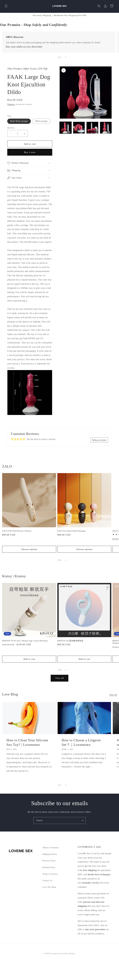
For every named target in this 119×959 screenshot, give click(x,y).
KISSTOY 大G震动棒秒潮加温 (70, 641)
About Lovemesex (51, 848)
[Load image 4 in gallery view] (106, 128)
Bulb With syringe (19, 121)
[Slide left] (53, 57)
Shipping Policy (50, 854)
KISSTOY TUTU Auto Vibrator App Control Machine (25, 641)
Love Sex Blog (49, 887)
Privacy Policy (49, 861)
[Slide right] (66, 57)
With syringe (41, 121)
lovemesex (55, 953)
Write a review (99, 440)
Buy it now (30, 152)
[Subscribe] (82, 820)
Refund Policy (49, 867)
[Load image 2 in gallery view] (79, 128)
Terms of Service (50, 874)
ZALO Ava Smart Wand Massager (71, 531)
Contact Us (47, 880)
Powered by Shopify (67, 953)
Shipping (10, 104)
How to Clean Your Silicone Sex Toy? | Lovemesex (27, 742)
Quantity (11, 128)
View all (59, 678)
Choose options (29, 549)
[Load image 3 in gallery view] (92, 128)
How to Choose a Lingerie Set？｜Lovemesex (81, 742)
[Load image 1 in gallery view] (65, 128)
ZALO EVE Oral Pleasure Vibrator (16, 531)
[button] (6, 6)
